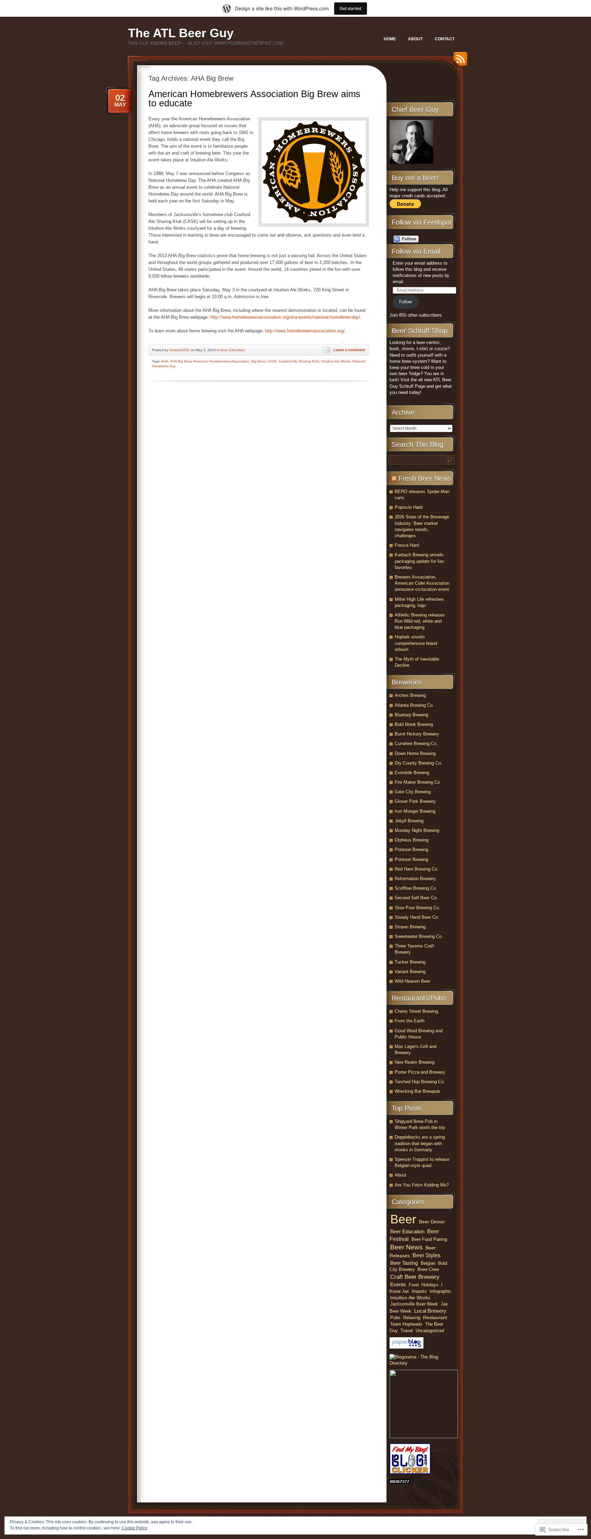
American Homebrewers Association (221, 361)
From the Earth (409, 1020)
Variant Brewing (410, 971)
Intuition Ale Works (335, 361)
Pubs (395, 1317)
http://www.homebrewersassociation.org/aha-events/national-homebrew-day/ (285, 317)
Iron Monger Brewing (415, 811)
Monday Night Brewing (417, 830)
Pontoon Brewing (411, 849)
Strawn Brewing (410, 926)
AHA (164, 361)
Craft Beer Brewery (414, 1277)
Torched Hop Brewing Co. (420, 1081)
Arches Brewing (410, 695)
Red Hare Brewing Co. (416, 869)
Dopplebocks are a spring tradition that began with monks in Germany (420, 1143)
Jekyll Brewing (409, 820)
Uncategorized (430, 1330)
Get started (351, 8)
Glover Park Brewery (415, 801)
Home (390, 39)
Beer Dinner (432, 1221)
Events (398, 1284)
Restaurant (435, 1317)
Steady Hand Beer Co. (417, 917)
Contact (445, 39)
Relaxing (411, 1317)
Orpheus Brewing (412, 840)
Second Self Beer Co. (416, 897)
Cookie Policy (134, 1528)
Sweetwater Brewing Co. (419, 936)
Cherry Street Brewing (416, 1011)
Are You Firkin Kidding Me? (422, 1185)
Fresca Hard (407, 545)
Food (414, 1284)
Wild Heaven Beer (412, 981)
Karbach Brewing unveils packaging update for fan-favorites (420, 561)
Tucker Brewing (410, 962)
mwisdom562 (179, 350)
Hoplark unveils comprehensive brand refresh (416, 643)
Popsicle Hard (408, 507)
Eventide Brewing (412, 772)
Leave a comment (349, 350)
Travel (406, 1330)
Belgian (428, 1263)
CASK (272, 361)
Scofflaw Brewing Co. (416, 888)
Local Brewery (430, 1311)
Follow (405, 301)
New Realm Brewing (414, 1062)
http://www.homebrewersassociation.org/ (305, 330)
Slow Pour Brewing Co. (417, 907)
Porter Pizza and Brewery (420, 1072)
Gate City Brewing (413, 791)
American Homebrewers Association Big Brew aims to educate (254, 98)
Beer (403, 1219)
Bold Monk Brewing (414, 724)
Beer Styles (426, 1255)
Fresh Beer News (424, 478)
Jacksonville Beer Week (414, 1303)
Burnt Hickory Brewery (417, 734)
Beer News (406, 1247)
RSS (458, 61)
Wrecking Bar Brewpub (417, 1091)
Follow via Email (416, 251)
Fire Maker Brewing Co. (418, 782)
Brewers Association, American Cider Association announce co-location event (422, 583)
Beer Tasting (404, 1263)
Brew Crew (428, 1269)
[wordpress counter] (400, 1482)
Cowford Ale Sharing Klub (299, 361)
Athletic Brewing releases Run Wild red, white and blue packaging (420, 621)
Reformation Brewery (415, 878)
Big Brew (258, 361)
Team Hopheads (406, 1324)
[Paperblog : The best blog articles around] (406, 1347)
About (415, 39)
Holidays (429, 1284)
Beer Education (233, 350)
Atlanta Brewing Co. (414, 705)
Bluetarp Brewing (411, 714)
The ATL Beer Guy (181, 33)
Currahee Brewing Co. (416, 743)
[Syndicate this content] (394, 478)
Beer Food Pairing (429, 1239)
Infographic (440, 1291)
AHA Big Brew (181, 361)
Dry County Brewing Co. (418, 763)
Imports (419, 1291)
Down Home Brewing (415, 753)
